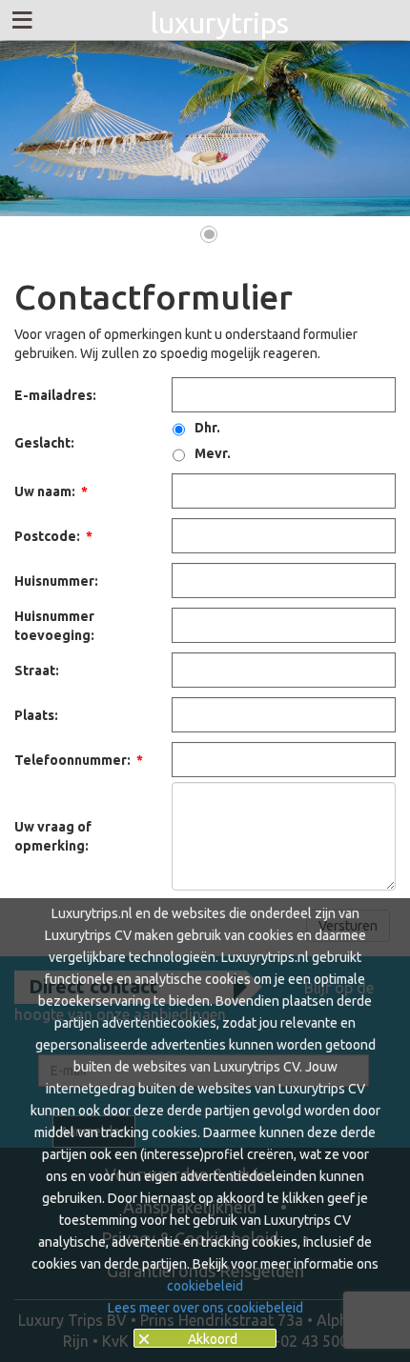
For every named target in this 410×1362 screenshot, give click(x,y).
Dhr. (207, 427)
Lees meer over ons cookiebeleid (205, 1307)
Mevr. (213, 453)
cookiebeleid (205, 1285)
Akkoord (212, 1339)
